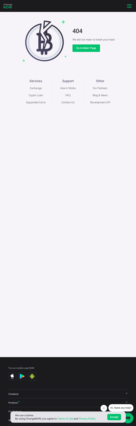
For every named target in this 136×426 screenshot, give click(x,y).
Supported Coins (36, 102)
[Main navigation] (129, 6)
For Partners (100, 88)
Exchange (36, 88)
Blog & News (100, 95)
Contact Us (68, 102)
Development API (100, 102)
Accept (114, 417)
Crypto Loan (36, 95)
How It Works (68, 88)
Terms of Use (65, 418)
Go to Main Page (86, 48)
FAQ (68, 95)
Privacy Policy (87, 418)
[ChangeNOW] (7, 6)
